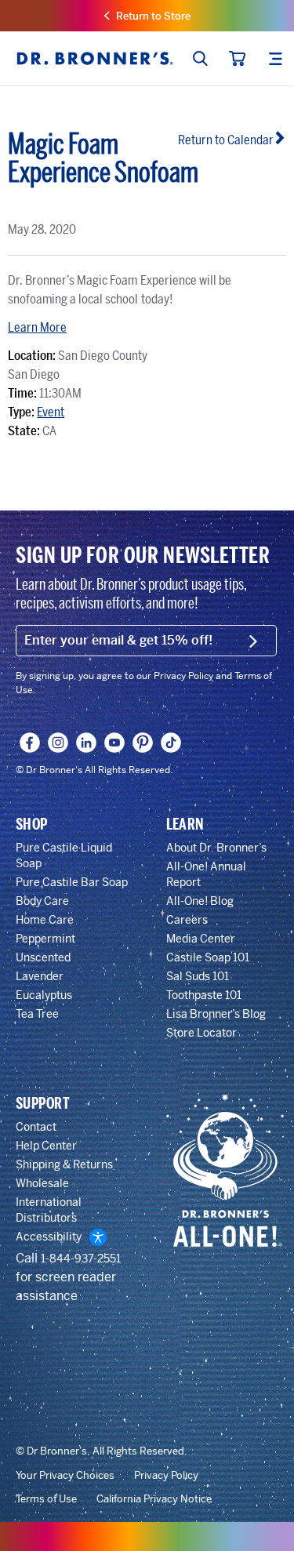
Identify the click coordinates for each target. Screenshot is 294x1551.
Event (50, 412)
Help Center (46, 1146)
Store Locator (201, 1033)
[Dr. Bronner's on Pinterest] (143, 742)
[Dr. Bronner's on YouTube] (114, 742)
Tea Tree (37, 1014)
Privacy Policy (166, 1475)
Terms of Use (46, 1499)
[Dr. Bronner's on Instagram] (58, 742)
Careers (187, 920)
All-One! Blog (200, 901)
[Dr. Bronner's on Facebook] (30, 742)
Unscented (43, 957)
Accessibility (49, 1237)
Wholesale (42, 1183)
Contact (36, 1127)
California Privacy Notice (154, 1499)
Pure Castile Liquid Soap (64, 855)
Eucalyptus (44, 995)
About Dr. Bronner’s (216, 848)
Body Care (42, 901)
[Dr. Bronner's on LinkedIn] (86, 742)
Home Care (45, 920)
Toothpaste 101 (203, 995)
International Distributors (49, 1210)
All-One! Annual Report (206, 874)
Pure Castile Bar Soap (72, 882)
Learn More (37, 327)
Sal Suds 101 (197, 976)
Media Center (200, 939)
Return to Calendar (226, 140)
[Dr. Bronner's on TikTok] (171, 742)
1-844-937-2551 (81, 1258)
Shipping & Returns (64, 1164)
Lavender (40, 976)
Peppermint (45, 939)
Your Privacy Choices (65, 1475)
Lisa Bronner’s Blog (216, 1014)
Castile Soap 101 (207, 957)
